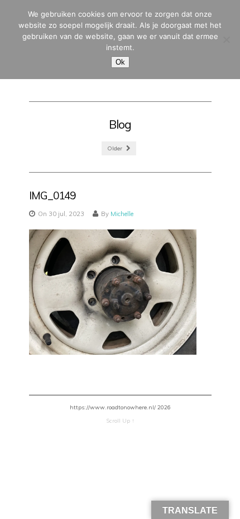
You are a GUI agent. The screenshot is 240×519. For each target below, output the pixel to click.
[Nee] (226, 39)
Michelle (122, 214)
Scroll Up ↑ (120, 420)
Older (115, 148)
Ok (120, 62)
